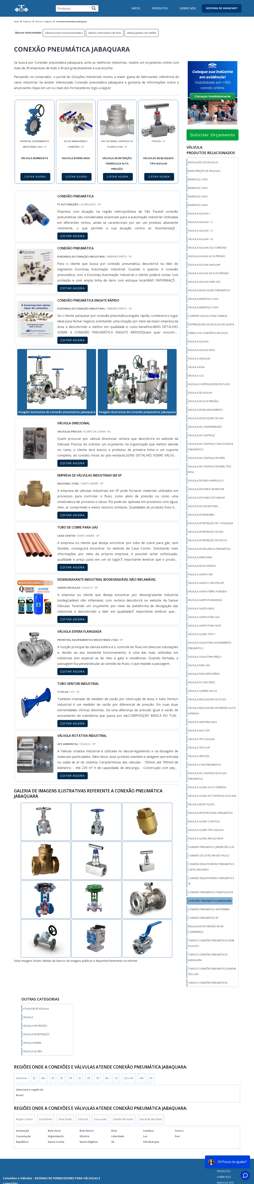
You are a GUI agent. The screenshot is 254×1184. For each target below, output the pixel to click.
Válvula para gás (199, 665)
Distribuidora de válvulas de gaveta (211, 324)
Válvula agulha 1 (199, 213)
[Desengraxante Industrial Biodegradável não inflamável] (35, 614)
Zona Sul (83, 1119)
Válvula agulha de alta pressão (208, 273)
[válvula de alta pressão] (46, 899)
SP (61, 1078)
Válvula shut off (199, 730)
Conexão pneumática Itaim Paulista (210, 892)
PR (70, 1078)
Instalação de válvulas (203, 162)
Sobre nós (224, 1177)
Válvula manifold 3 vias (203, 307)
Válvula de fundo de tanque (206, 497)
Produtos (160, 8)
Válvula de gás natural (203, 506)
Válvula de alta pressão (203, 401)
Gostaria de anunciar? (221, 8)
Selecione (21, 1078)
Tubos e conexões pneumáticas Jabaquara (207, 957)
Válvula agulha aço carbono (207, 247)
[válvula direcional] (35, 457)
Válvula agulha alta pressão (206, 256)
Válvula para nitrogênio (204, 674)
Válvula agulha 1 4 (200, 230)
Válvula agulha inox (201, 350)
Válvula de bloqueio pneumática (209, 290)
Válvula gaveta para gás (203, 617)
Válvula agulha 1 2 (200, 222)
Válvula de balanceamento (205, 409)
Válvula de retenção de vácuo (207, 540)
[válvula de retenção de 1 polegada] (46, 821)
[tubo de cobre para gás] (35, 561)
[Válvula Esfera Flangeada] (35, 666)
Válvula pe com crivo (201, 682)
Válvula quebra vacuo (202, 691)
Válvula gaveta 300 (200, 574)
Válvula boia (196, 367)
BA (107, 1078)
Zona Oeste (65, 1119)
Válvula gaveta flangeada (205, 600)
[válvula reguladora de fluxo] (96, 938)
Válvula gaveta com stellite (206, 583)
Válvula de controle (201, 435)
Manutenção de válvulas (204, 171)
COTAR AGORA (35, 176)
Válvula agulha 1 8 (200, 239)
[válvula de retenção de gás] (147, 860)
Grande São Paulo (123, 1119)
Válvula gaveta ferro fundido (207, 591)
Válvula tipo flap (199, 747)
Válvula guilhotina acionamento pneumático (209, 645)
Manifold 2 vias (198, 179)
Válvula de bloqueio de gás (205, 418)
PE (97, 1078)
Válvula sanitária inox (202, 722)
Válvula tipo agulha (201, 739)
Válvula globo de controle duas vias (212, 796)
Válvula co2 (196, 375)
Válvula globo (32, 1051)
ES (53, 1078)
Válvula (28, 1017)
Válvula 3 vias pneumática (204, 764)
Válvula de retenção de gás (205, 531)
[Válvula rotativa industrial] (35, 770)
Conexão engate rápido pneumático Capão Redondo (211, 866)
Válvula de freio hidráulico (206, 480)
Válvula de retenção (36, 1034)
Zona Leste (100, 1119)
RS (89, 1078)
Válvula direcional (200, 557)
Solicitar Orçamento (212, 135)
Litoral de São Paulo (151, 1119)
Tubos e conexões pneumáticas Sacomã (207, 985)
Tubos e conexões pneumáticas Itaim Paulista (211, 943)
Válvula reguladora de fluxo (207, 699)
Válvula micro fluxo (201, 804)
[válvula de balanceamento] (96, 899)
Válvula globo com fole (204, 821)
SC (79, 1078)
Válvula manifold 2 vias (203, 299)
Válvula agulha (198, 341)
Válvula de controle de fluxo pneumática (207, 776)
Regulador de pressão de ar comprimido (205, 929)
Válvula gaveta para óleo (204, 625)
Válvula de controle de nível (206, 458)
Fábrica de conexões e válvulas (208, 333)
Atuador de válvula (36, 1008)
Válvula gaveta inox (201, 608)
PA (151, 1078)
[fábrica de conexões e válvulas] (147, 938)
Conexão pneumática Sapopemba (209, 909)
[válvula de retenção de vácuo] (96, 821)
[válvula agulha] (147, 899)
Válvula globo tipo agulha (206, 830)
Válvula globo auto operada (207, 787)
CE (116, 1078)
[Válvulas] (21, 8)
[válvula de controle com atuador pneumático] (46, 860)
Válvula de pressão (35, 1025)
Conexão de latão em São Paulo (208, 855)
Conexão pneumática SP (203, 918)
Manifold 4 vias (198, 196)
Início (136, 8)
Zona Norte (45, 1119)
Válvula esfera (32, 1043)
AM (141, 1078)
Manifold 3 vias (198, 188)
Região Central (24, 1119)
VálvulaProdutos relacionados (211, 150)
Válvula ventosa (198, 756)
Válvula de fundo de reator (206, 489)
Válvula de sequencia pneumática (209, 549)
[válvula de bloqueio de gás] (96, 860)
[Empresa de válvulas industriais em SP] (35, 509)
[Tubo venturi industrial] (35, 718)
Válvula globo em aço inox (205, 838)
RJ (34, 1078)
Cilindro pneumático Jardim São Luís (211, 847)
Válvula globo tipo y (201, 634)
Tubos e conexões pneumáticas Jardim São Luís (212, 971)
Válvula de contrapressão (205, 427)
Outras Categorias (40, 999)
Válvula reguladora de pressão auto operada (212, 710)
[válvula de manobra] (147, 821)
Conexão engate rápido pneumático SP (211, 880)
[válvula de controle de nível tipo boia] (46, 938)
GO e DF (128, 1078)
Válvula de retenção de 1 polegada (210, 523)
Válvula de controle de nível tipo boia (209, 469)
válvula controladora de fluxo (104, 33)
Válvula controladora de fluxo (209, 384)
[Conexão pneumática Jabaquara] (56, 379)
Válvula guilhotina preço (204, 656)
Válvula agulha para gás (204, 282)
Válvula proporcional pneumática (64, 33)
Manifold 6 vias (198, 205)
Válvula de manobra (201, 514)
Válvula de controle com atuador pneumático (210, 446)
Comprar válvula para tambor (207, 316)
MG (43, 1078)
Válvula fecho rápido (202, 566)
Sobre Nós (188, 8)
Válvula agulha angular (204, 264)
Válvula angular (199, 358)
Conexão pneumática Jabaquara (210, 900)
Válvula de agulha (200, 392)
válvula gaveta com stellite (141, 33)
